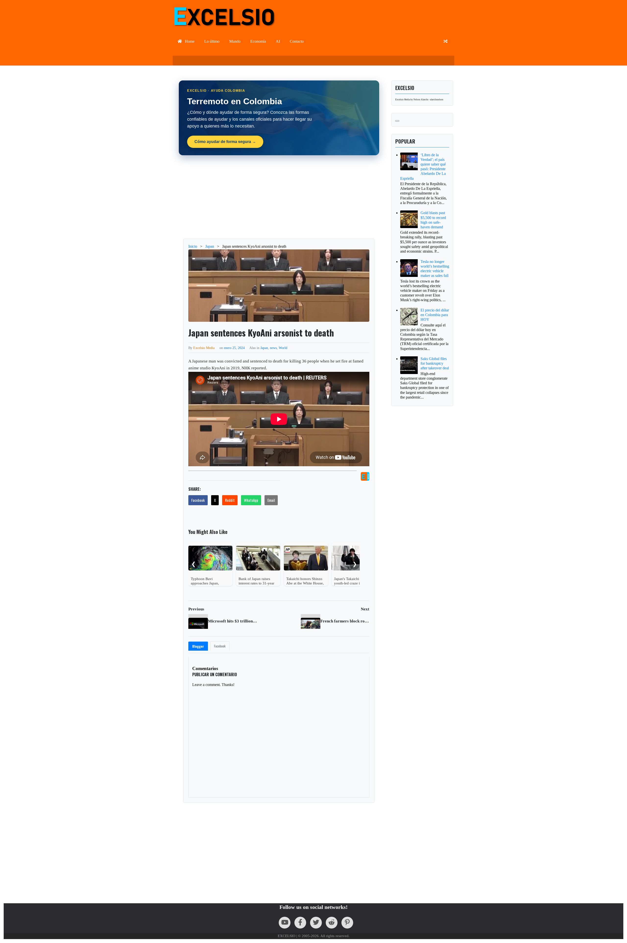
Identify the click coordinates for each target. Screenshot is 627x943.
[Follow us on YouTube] (284, 923)
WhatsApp (251, 500)
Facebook (198, 500)
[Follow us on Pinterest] (347, 923)
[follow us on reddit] (332, 923)
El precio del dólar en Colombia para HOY (435, 315)
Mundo (235, 41)
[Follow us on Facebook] (300, 923)
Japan (264, 348)
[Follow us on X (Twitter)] (316, 923)
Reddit (230, 500)
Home (189, 41)
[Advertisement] (316, 197)
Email (271, 500)
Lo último (211, 41)
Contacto (297, 41)
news (273, 348)
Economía (258, 41)
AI (278, 41)
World (283, 348)
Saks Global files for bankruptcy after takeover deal (435, 363)
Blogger (198, 646)
